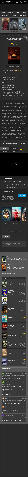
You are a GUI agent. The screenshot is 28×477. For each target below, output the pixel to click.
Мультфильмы (4, 15)
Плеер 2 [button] (14, 148)
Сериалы (17, 12)
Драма (12, 75)
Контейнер (7, 394)
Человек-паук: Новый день (12, 403)
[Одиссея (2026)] (14, 24)
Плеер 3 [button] (5, 151)
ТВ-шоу (24, 12)
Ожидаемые (23, 15)
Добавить (5, 236)
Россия (7, 73)
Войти (17, 2)
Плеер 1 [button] (5, 148)
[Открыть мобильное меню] (24, 2)
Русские (12, 34)
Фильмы (10, 12)
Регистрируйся (8, 178)
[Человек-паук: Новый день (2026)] (5, 24)
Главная (3, 12)
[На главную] (9, 2)
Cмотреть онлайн (14, 66)
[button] (11, 31)
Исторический (17, 75)
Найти (23, 195)
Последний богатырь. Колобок (13, 378)
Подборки (14, 15)
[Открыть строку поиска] (21, 2)
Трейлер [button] (14, 151)
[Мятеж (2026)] (22, 24)
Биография (7, 75)
